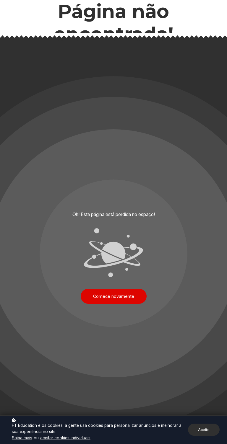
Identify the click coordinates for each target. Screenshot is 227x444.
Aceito (204, 429)
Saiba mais (22, 437)
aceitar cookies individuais (65, 437)
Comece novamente (113, 296)
